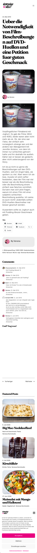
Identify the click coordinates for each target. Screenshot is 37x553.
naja (18, 252)
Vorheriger (9, 381)
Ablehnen (18, 541)
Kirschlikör (10, 463)
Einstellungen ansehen (18, 546)
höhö (4, 252)
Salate (4, 506)
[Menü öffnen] (33, 5)
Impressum (26, 550)
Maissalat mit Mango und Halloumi (16, 501)
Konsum (9, 252)
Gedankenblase (29, 250)
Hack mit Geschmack (9, 431)
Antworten (9, 272)
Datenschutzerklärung (15, 550)
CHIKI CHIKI (19, 250)
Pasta (19, 431)
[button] (34, 513)
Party (9, 467)
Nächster (28, 381)
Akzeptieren (18, 535)
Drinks (4, 467)
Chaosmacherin (10, 268)
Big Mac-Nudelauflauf (17, 427)
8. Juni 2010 (18, 297)
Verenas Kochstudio (27, 252)
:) (2, 250)
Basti (7, 283)
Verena (7, 275)
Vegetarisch (11, 506)
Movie (15, 252)
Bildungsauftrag (9, 250)
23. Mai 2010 (21, 268)
